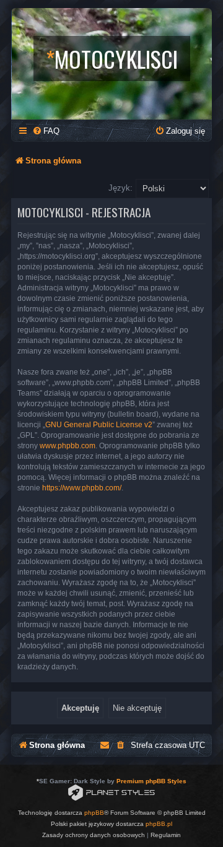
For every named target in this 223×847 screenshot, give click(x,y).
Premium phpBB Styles (151, 781)
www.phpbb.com (67, 445)
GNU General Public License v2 (98, 424)
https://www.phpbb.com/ (81, 488)
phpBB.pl (159, 823)
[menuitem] (45, 131)
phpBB (94, 812)
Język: (120, 188)
